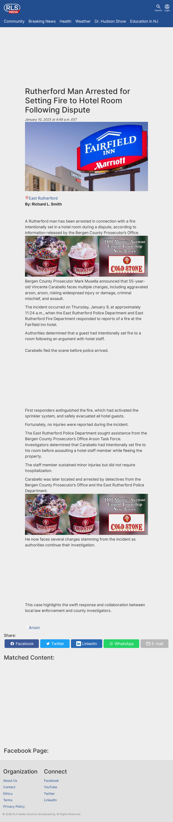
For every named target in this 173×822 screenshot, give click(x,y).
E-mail (157, 643)
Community (14, 21)
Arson (34, 627)
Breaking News (42, 21)
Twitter (57, 643)
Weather (83, 21)
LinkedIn (89, 643)
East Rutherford (43, 198)
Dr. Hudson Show (110, 21)
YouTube (50, 787)
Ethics (8, 794)
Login (167, 10)
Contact (9, 787)
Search (158, 10)
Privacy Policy (14, 806)
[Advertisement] (86, 58)
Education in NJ (144, 21)
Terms (8, 800)
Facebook (24, 643)
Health (65, 21)
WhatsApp (124, 643)
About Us (10, 781)
